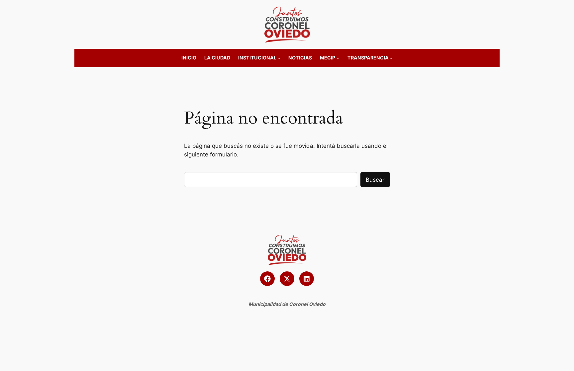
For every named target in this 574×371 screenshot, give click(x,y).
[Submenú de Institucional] (279, 57)
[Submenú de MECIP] (337, 57)
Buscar (375, 179)
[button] (267, 278)
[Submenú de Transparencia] (391, 57)
